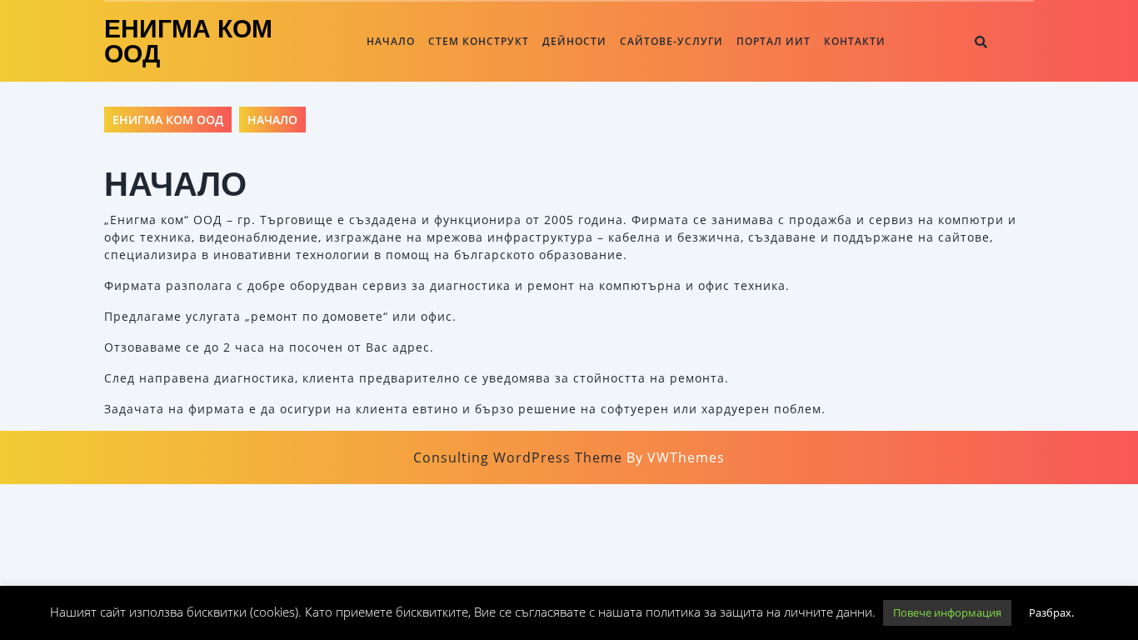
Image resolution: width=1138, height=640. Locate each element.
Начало (391, 41)
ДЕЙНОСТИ (574, 41)
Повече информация (947, 612)
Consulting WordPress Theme (517, 457)
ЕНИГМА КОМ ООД (188, 41)
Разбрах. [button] (1051, 612)
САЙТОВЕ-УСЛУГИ (671, 41)
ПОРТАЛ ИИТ (773, 41)
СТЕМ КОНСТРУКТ (478, 41)
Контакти (855, 41)
